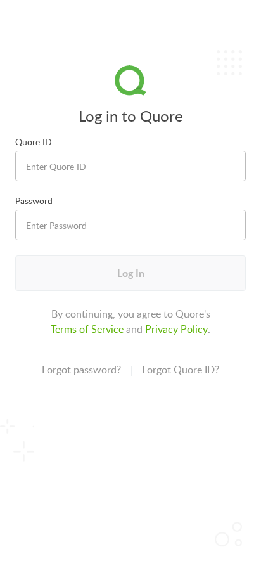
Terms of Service (87, 329)
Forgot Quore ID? (180, 370)
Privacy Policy (176, 329)
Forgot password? (81, 370)
